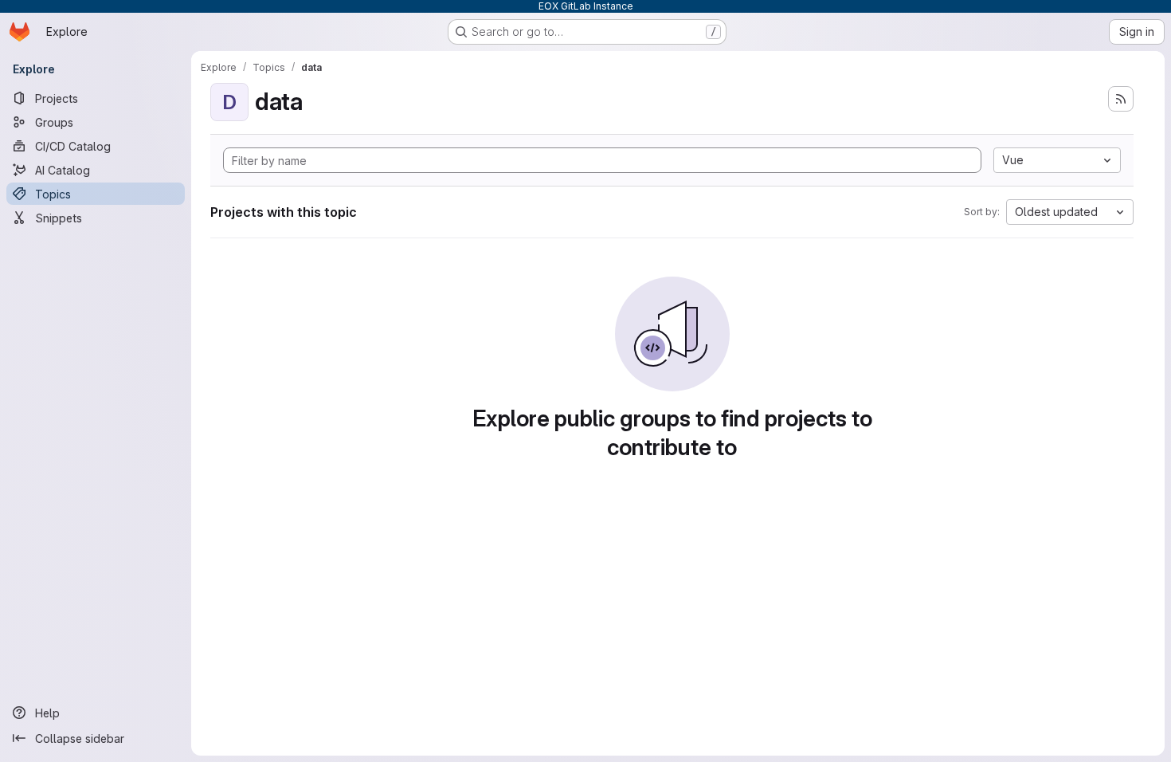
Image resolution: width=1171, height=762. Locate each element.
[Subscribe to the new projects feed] (1121, 99)
